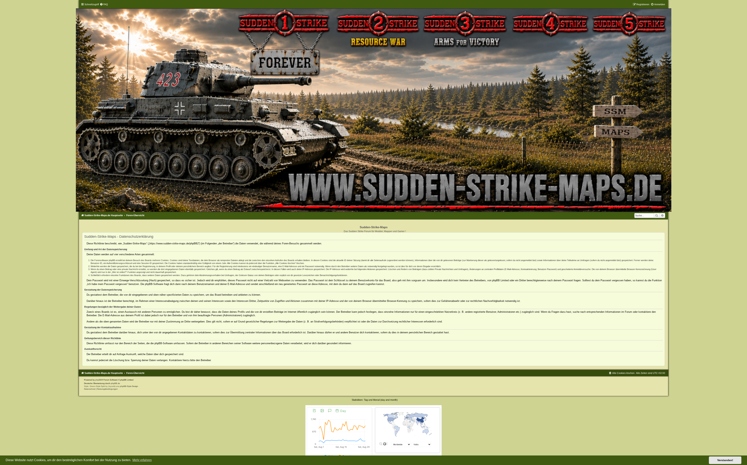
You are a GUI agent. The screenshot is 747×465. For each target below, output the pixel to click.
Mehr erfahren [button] (142, 460)
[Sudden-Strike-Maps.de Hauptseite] (373, 107)
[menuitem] (104, 4)
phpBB (98, 380)
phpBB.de (115, 383)
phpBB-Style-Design (129, 386)
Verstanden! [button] (725, 460)
